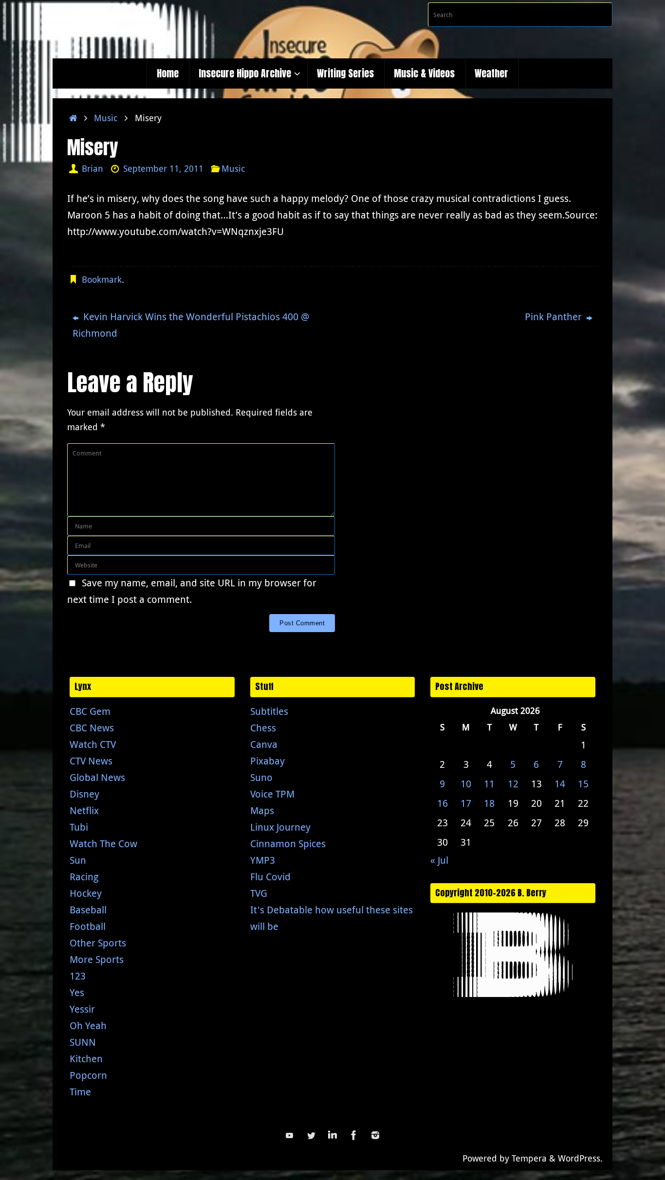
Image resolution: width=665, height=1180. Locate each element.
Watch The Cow (103, 843)
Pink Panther (554, 316)
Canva (263, 744)
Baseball (88, 909)
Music (105, 118)
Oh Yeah (88, 1025)
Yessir (82, 1009)
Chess (263, 727)
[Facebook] (354, 1135)
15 (583, 783)
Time (80, 1091)
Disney (84, 793)
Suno (261, 777)
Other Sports (98, 942)
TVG (258, 893)
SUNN (83, 1042)
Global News (97, 777)
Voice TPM (272, 793)
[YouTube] (289, 1135)
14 (559, 783)
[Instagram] (375, 1135)
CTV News (91, 760)
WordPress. (580, 1158)
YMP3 (262, 860)
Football (88, 926)
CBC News (92, 727)
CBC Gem (90, 711)
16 (442, 803)
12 (513, 783)
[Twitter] (311, 1135)
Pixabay (267, 760)
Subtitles (269, 711)
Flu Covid (270, 876)
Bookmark (102, 279)
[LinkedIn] (332, 1135)
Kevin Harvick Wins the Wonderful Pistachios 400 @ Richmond (191, 325)
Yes (77, 992)
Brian (92, 168)
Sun (78, 860)
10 (466, 783)
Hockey (86, 893)
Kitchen (86, 1058)
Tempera (529, 1158)
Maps (262, 810)
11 (489, 783)
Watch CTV (93, 744)
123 (78, 975)
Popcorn (88, 1075)
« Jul (439, 860)
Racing (84, 876)
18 (489, 803)
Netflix (84, 810)
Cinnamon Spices (288, 843)
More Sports (97, 959)
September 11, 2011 (163, 168)
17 (466, 803)
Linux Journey (280, 827)
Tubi (79, 827)
